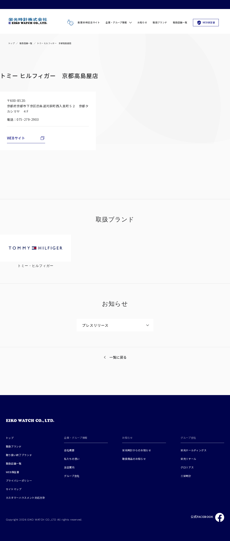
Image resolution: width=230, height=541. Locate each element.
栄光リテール (188, 459)
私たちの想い (72, 459)
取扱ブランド (160, 22)
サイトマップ (14, 489)
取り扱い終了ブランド (19, 455)
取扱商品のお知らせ (134, 459)
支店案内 (69, 467)
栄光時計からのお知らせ (136, 450)
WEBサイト (16, 138)
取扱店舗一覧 (180, 22)
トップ (11, 43)
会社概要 (69, 450)
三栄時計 (186, 476)
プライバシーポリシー (19, 480)
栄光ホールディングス (194, 450)
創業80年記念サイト (89, 22)
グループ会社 (72, 476)
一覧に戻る (118, 357)
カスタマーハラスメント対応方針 (25, 497)
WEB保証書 (209, 22)
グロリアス (187, 467)
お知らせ (142, 22)
